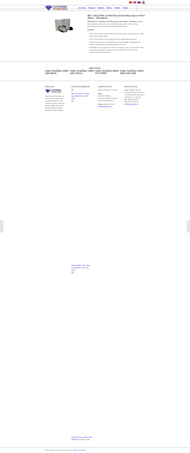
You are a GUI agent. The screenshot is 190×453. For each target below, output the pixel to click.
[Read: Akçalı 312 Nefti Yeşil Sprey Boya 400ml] (73, 90)
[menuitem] (82, 8)
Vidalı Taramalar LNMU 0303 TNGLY (82, 72)
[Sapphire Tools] (56, 8)
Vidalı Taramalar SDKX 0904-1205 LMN (132, 72)
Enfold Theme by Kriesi (79, 450)
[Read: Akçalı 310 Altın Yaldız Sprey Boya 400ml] (73, 101)
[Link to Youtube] (140, 7)
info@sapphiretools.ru (105, 106)
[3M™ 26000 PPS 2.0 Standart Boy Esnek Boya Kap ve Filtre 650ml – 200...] (1, 227)
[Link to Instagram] (143, 7)
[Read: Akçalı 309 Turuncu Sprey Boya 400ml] (73, 273)
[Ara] (132, 8)
